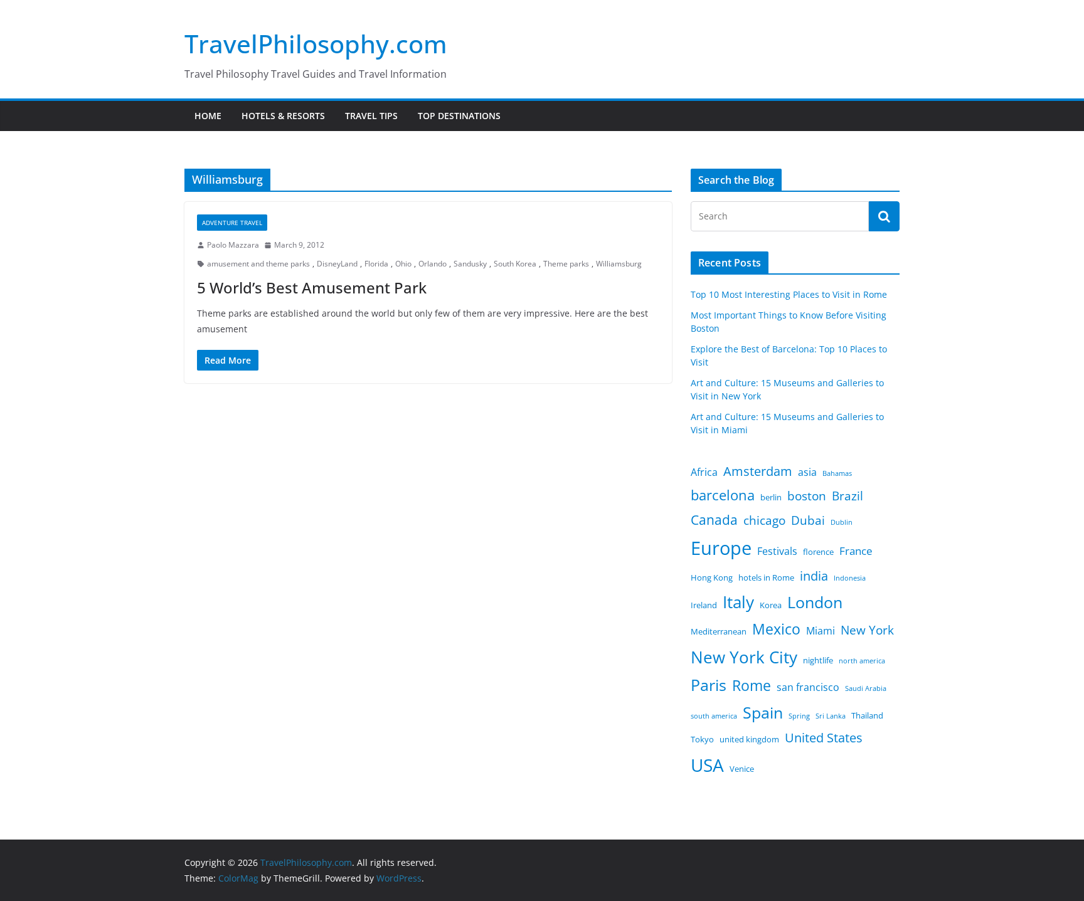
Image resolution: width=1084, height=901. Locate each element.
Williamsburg (619, 263)
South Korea (515, 263)
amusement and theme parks (258, 263)
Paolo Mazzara (233, 245)
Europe (721, 548)
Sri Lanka (831, 716)
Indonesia (850, 578)
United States (824, 737)
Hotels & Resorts (283, 116)
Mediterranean (719, 631)
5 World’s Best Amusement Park (312, 287)
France (856, 550)
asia (807, 472)
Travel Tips (371, 116)
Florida (376, 263)
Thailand (867, 715)
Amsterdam (757, 471)
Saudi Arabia (865, 688)
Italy (738, 602)
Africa (704, 472)
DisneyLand (337, 263)
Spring (799, 716)
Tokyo (702, 739)
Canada (714, 519)
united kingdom (749, 739)
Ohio (403, 263)
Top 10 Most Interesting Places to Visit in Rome (789, 294)
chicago (764, 520)
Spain (763, 712)
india (814, 575)
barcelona (723, 495)
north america (862, 660)
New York (867, 630)
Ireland (704, 605)
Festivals (777, 551)
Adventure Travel (232, 222)
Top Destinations (459, 116)
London (814, 602)
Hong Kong (712, 577)
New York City (744, 657)
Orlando (432, 263)
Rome (751, 685)
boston (806, 496)
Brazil (847, 496)
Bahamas (837, 473)
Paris (708, 685)
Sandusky (470, 263)
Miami (820, 631)
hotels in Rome (766, 577)
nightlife (818, 660)
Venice (742, 768)
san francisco (808, 687)
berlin (771, 497)
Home (207, 116)
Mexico (776, 629)
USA (707, 765)
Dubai (808, 520)
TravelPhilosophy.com (315, 43)
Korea (771, 605)
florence (818, 551)
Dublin (842, 522)
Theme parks (566, 263)
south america (714, 716)
